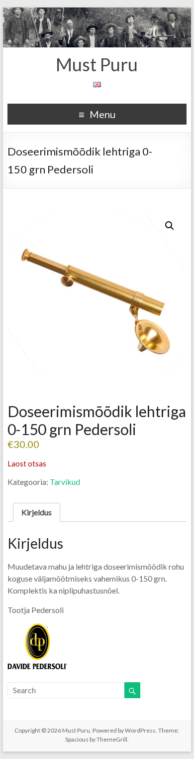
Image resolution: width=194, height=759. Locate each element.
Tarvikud (65, 481)
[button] (170, 226)
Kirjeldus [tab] (36, 512)
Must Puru (97, 64)
